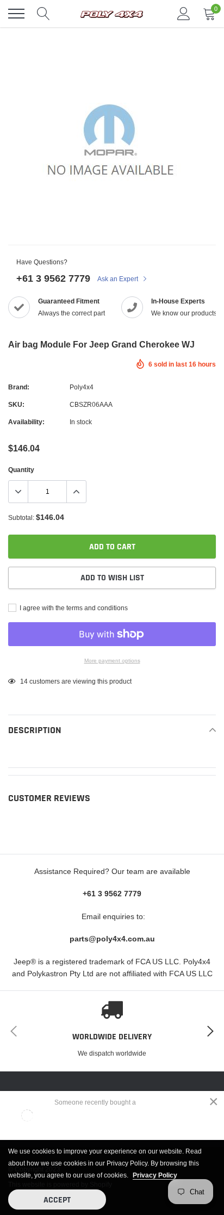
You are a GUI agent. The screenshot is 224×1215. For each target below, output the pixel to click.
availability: (26, 422)
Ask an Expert (118, 279)
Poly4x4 (82, 387)
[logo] (112, 13)
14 (24, 681)
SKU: (16, 404)
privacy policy (155, 1175)
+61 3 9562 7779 (53, 278)
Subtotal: (21, 517)
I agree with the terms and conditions (73, 608)
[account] (183, 13)
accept (57, 1200)
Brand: (18, 387)
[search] (43, 13)
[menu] (16, 13)
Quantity (21, 470)
